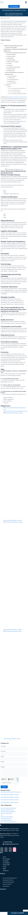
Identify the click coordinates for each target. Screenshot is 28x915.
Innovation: (10, 63)
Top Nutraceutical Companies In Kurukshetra (11, 792)
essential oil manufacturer (6, 813)
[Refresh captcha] (18, 780)
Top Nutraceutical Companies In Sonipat (10, 797)
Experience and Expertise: (13, 76)
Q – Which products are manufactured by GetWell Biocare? (19, 93)
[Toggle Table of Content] (2, 44)
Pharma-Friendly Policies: (12, 54)
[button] (26, 2)
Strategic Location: (11, 70)
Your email (3, 751)
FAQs (10, 86)
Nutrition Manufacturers (6, 818)
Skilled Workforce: (11, 58)
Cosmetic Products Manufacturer (8, 811)
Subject (2, 756)
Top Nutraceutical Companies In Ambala (9, 794)
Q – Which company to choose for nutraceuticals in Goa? (18, 88)
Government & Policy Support (11, 47)
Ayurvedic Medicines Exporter (7, 809)
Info (1, 815)
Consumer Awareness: (12, 68)
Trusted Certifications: (12, 56)
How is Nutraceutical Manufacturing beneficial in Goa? (16, 52)
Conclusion (8, 84)
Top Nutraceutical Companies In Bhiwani (10, 799)
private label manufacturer (6, 820)
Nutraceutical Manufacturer (7, 816)
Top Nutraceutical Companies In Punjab (9, 802)
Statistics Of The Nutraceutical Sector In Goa (13, 45)
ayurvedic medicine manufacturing (8, 808)
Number (2, 761)
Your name (3, 746)
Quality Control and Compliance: (13, 61)
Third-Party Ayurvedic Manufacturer (9, 822)
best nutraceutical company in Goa (19, 97)
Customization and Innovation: (13, 79)
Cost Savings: (10, 65)
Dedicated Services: (12, 81)
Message (3, 766)
